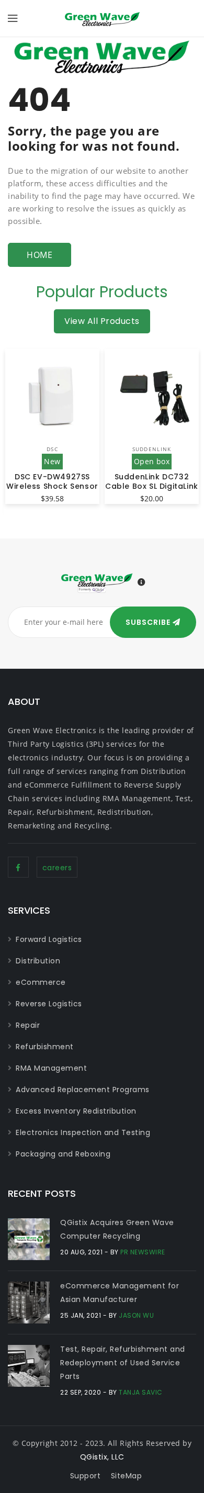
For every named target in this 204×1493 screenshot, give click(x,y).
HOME (39, 255)
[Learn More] (142, 582)
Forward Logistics (49, 939)
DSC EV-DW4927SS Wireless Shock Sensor (52, 481)
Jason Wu (136, 1315)
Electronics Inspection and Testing (83, 1132)
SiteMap (126, 1475)
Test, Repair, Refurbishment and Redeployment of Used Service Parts (122, 1363)
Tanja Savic (141, 1392)
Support (85, 1475)
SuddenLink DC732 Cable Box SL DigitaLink (151, 481)
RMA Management (51, 1068)
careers (57, 867)
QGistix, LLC (102, 1457)
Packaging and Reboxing (63, 1154)
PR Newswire (142, 1252)
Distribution (38, 961)
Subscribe (149, 622)
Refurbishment (45, 1046)
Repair (28, 1025)
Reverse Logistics (49, 1003)
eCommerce (41, 982)
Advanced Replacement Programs (83, 1089)
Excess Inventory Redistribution (76, 1111)
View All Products (102, 321)
